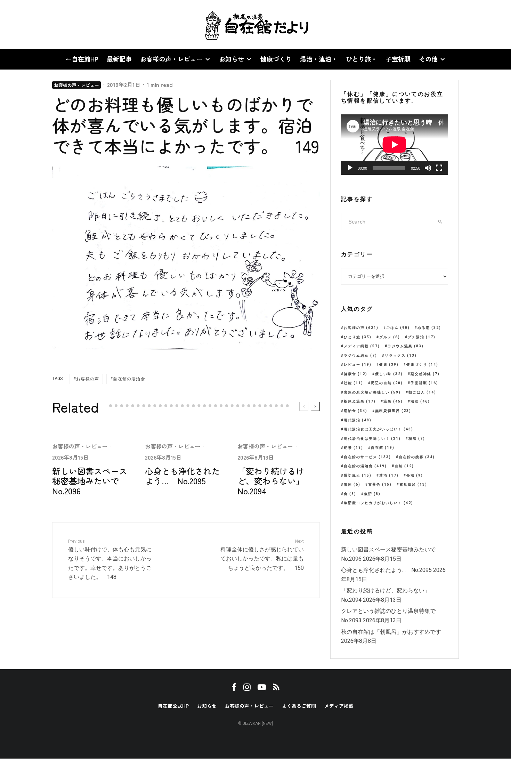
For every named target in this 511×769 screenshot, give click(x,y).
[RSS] (56, 24)
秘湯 (416, 438)
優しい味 (389, 374)
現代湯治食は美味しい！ (372, 438)
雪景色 (380, 484)
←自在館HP (81, 58)
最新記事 (119, 58)
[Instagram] (32, 24)
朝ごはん (422, 392)
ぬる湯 (429, 328)
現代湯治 (358, 420)
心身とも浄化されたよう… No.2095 (182, 476)
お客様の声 (87, 379)
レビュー (358, 364)
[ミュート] (427, 167)
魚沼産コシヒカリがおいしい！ (378, 503)
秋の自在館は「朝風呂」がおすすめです (391, 632)
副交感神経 (425, 374)
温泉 (393, 401)
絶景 (353, 448)
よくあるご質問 (299, 705)
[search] (440, 221)
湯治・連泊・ (319, 58)
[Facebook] (21, 24)
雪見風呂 (413, 484)
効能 (353, 383)
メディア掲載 (362, 346)
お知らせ (231, 58)
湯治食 (355, 411)
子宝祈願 (398, 58)
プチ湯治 (422, 337)
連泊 (389, 475)
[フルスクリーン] (439, 167)
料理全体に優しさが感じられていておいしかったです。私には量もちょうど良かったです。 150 (262, 555)
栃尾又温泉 (360, 401)
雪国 (352, 484)
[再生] (350, 167)
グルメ (389, 337)
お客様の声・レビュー (171, 58)
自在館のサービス (367, 457)
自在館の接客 (417, 457)
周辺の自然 (387, 383)
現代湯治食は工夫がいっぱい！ (378, 429)
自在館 (383, 448)
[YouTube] (44, 24)
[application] (394, 144)
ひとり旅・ (361, 58)
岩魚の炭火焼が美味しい (372, 392)
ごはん (398, 328)
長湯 (414, 475)
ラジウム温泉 (406, 346)
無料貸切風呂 (393, 411)
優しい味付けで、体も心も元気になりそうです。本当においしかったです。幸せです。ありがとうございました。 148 (110, 560)
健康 (389, 364)
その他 (428, 58)
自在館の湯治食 (129, 379)
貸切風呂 (358, 475)
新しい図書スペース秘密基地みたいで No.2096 (89, 481)
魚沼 (372, 494)
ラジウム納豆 (360, 355)
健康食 (355, 374)
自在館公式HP (173, 705)
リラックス (401, 355)
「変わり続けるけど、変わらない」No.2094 (270, 481)
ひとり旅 (358, 337)
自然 (404, 466)
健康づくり (276, 58)
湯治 (420, 401)
